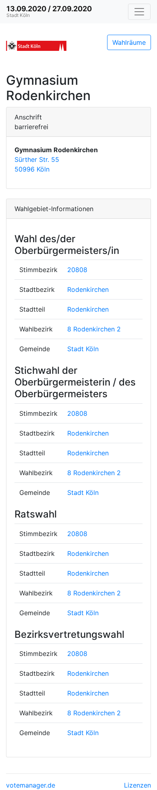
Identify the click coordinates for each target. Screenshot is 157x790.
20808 (77, 270)
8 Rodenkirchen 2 (94, 329)
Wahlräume (129, 42)
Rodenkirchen (88, 289)
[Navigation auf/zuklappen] (139, 12)
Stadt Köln (83, 349)
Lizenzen (137, 785)
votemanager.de (30, 785)
